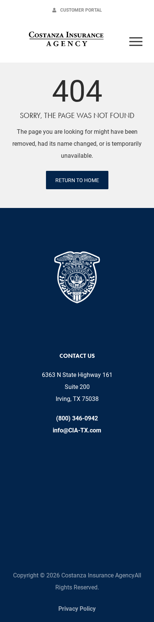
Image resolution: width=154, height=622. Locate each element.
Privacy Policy (77, 608)
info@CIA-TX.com (77, 430)
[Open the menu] (135, 41)
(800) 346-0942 (77, 418)
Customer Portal (81, 10)
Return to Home (77, 180)
